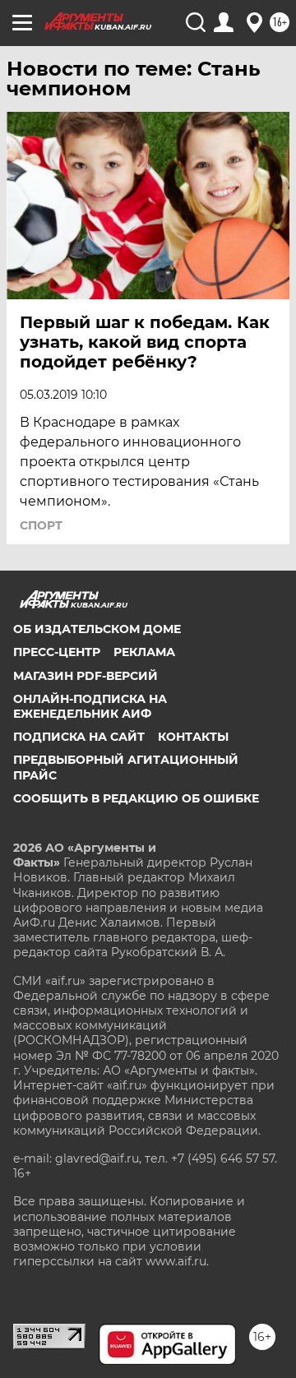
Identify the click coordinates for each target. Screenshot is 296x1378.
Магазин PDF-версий (85, 675)
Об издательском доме (97, 629)
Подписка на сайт (79, 736)
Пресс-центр (56, 652)
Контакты (193, 736)
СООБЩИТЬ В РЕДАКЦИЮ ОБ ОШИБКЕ (136, 798)
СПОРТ (41, 525)
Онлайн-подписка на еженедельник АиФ (90, 706)
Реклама (144, 652)
